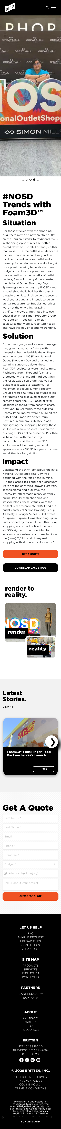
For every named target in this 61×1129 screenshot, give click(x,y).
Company (30, 1018)
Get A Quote (30, 554)
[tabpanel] (30, 95)
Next (51, 741)
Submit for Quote (30, 896)
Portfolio (30, 977)
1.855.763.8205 (30, 1054)
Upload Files (30, 941)
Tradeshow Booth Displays (30, 1001)
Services (30, 969)
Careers (30, 1022)
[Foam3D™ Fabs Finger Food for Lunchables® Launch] (30, 732)
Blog (30, 1025)
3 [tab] (30, 180)
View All (8, 706)
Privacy (19, 1108)
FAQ (30, 933)
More (44, 769)
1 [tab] (23, 180)
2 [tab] (27, 180)
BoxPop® (30, 997)
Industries (30, 973)
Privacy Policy (30, 1080)
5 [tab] (38, 180)
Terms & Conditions (30, 1088)
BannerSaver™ (31, 993)
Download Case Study (30, 567)
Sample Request (30, 937)
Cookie (33, 1108)
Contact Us (30, 945)
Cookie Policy (30, 1084)
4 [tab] (34, 180)
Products (30, 965)
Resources (30, 1029)
